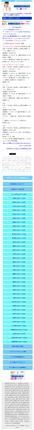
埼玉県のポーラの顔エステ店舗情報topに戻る (19, 148)
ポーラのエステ (17, 27)
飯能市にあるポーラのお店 (19, 222)
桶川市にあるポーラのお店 (19, 286)
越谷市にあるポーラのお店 (19, 262)
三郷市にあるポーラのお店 (19, 305)
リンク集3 (16, 421)
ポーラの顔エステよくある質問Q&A (17, 367)
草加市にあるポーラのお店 (19, 258)
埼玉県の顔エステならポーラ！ (17, 184)
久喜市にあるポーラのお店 (19, 290)
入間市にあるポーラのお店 (19, 270)
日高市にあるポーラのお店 (19, 317)
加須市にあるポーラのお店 (19, 226)
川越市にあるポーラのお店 (19, 198)
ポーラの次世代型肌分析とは (17, 357)
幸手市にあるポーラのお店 (19, 313)
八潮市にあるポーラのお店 (19, 297)
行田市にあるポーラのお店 (19, 210)
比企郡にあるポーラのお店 (19, 333)
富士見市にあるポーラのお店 (19, 301)
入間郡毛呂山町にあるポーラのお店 (19, 329)
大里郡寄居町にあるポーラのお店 (19, 341)
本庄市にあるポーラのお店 (19, 230)
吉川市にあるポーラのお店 (19, 321)
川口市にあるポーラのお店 (19, 206)
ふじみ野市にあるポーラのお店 (19, 325)
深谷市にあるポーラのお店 (19, 250)
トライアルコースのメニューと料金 (17, 351)
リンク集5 (26, 421)
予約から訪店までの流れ (17, 346)
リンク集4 (21, 421)
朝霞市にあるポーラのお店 (19, 274)
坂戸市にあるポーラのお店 (19, 309)
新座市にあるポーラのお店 (19, 282)
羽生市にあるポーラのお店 (19, 242)
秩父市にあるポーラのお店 (19, 214)
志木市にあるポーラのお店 (19, 278)
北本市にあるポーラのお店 (19, 293)
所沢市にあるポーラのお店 (19, 218)
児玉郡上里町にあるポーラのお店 (19, 337)
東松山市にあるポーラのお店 (19, 234)
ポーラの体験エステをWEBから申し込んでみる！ (17, 143)
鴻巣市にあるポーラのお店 (19, 246)
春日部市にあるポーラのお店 (19, 238)
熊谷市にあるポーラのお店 (19, 202)
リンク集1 (7, 421)
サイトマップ (26, 419)
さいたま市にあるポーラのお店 (19, 194)
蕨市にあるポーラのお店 (19, 266)
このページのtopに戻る (25, 145)
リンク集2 (12, 421)
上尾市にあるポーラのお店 (19, 254)
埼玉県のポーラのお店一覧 (17, 189)
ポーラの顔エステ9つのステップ (17, 362)
